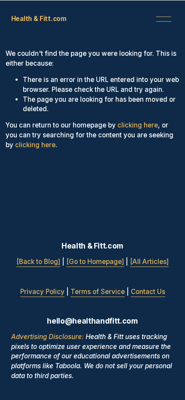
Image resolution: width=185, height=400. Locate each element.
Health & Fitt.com (39, 19)
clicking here (137, 125)
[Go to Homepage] (95, 262)
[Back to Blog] (38, 262)
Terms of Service (98, 292)
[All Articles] (149, 262)
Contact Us (148, 292)
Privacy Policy (42, 292)
